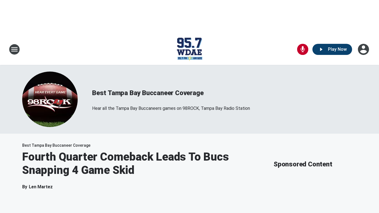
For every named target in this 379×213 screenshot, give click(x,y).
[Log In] (364, 49)
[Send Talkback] (302, 49)
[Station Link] (189, 49)
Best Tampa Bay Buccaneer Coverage (147, 93)
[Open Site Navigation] (14, 49)
